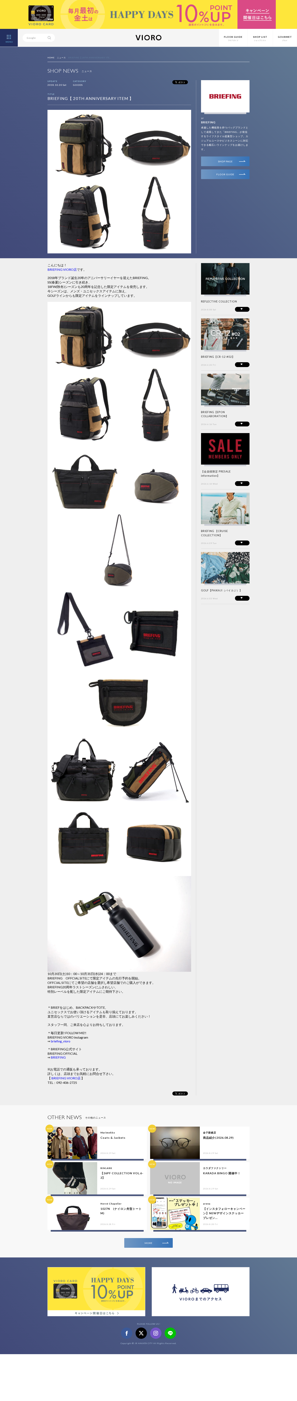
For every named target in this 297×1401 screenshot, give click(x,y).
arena (206, 1203)
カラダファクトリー (215, 1168)
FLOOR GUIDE (225, 174)
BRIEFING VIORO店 (62, 269)
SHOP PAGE (225, 161)
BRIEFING (208, 122)
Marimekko (107, 1132)
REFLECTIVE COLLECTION (219, 301)
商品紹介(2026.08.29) (218, 1137)
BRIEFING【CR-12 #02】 (218, 356)
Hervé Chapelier (111, 1203)
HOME (51, 57)
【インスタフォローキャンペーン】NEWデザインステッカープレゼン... (224, 1213)
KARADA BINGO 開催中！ (222, 1173)
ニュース (61, 57)
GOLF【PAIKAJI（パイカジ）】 (221, 590)
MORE (149, 1243)
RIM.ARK (106, 1168)
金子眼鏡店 (209, 1132)
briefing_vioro (60, 1041)
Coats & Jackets (112, 1137)
